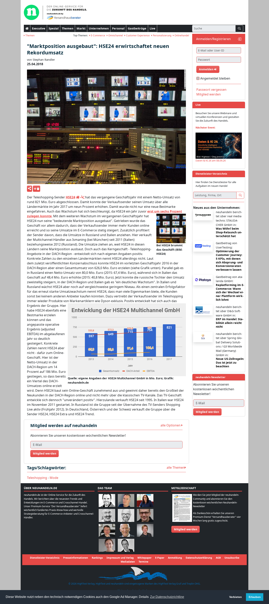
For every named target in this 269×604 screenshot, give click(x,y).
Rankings (97, 557)
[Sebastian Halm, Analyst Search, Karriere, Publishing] (145, 515)
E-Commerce (97, 35)
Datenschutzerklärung (199, 557)
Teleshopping (37, 478)
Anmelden (206, 69)
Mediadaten (128, 561)
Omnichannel (115, 35)
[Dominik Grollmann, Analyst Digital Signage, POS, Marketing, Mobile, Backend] (126, 515)
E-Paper (159, 557)
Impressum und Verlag (120, 557)
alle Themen (176, 467)
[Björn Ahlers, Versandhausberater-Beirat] (107, 500)
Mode (54, 478)
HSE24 (70, 197)
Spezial (53, 28)
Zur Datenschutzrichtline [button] (167, 597)
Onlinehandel (181, 35)
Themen (67, 28)
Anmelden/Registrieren (213, 39)
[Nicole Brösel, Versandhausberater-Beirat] (145, 500)
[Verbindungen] (82, 197)
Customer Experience (137, 35)
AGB (218, 557)
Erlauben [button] (255, 597)
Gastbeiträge (137, 28)
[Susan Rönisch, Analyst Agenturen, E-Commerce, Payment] (107, 545)
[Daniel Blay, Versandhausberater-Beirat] (126, 500)
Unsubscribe (231, 557)
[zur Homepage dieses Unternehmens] (78, 197)
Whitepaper (144, 557)
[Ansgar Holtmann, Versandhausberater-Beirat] (107, 530)
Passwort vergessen (211, 89)
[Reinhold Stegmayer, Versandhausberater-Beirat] (126, 545)
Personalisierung (161, 35)
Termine (143, 561)
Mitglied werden (44, 453)
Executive (38, 28)
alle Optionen (170, 425)
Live (152, 28)
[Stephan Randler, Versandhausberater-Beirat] (145, 530)
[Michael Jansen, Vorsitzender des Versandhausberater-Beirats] (126, 530)
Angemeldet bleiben (215, 78)
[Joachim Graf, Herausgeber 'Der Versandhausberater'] (107, 515)
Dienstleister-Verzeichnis (44, 557)
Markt (81, 28)
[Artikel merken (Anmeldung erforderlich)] (36, 189)
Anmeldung (175, 557)
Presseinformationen (75, 557)
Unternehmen (99, 28)
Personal (118, 28)
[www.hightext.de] (134, 573)
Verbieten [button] (235, 597)
